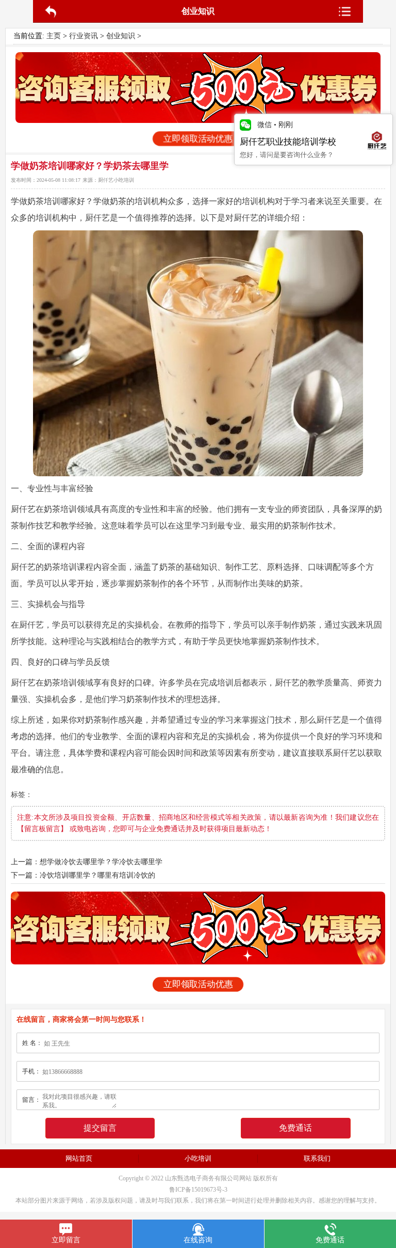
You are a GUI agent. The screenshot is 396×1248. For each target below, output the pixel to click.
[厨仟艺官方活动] (198, 87)
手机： (31, 1071)
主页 (53, 36)
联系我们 (317, 1158)
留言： (31, 1099)
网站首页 (78, 1158)
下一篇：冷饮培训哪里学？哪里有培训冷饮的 (83, 875)
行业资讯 (83, 36)
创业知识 (120, 36)
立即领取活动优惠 (198, 138)
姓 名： (32, 1043)
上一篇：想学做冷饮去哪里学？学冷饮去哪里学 (86, 862)
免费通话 (295, 1128)
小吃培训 (198, 1158)
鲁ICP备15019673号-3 (198, 1189)
